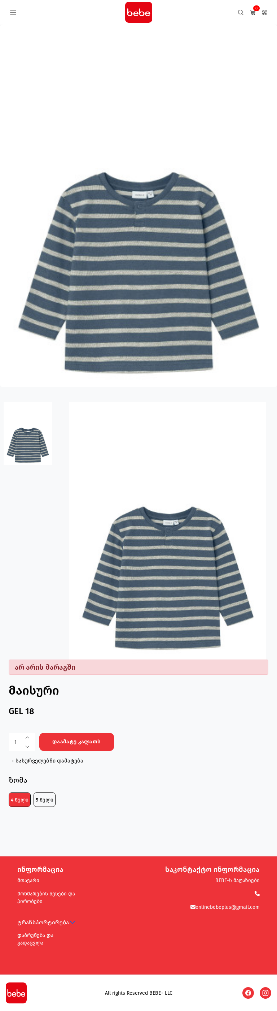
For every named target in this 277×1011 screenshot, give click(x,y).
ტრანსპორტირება (43, 922)
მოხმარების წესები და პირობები (46, 897)
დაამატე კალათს (76, 741)
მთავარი (28, 880)
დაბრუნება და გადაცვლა (35, 939)
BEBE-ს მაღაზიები (237, 880)
